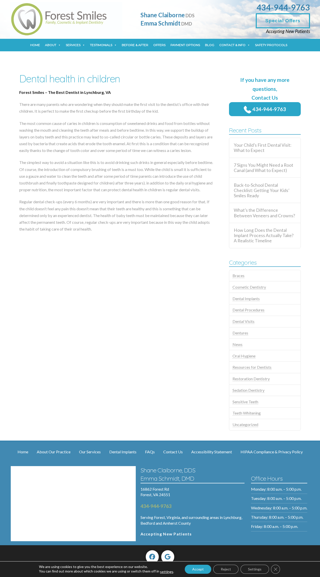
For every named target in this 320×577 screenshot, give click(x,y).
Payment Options (185, 45)
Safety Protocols (271, 45)
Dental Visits (243, 321)
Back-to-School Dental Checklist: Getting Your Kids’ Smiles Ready (261, 190)
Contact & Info (232, 45)
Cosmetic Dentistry (249, 287)
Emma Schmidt (166, 23)
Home (35, 45)
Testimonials (101, 45)
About (50, 45)
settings (166, 571)
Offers (159, 45)
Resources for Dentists (252, 367)
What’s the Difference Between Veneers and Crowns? (264, 213)
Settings (255, 569)
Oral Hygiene (244, 355)
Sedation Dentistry (248, 390)
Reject (226, 569)
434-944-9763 (283, 7)
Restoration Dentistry (251, 378)
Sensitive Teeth (245, 401)
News (237, 344)
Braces (238, 275)
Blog (209, 45)
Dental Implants (246, 298)
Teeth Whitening (246, 413)
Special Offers (282, 20)
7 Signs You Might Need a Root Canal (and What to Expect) (263, 167)
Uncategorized (245, 424)
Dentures (240, 332)
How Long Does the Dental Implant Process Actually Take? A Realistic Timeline (264, 235)
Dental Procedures (248, 309)
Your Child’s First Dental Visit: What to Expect (262, 147)
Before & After (135, 45)
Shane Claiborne (167, 15)
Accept (198, 569)
